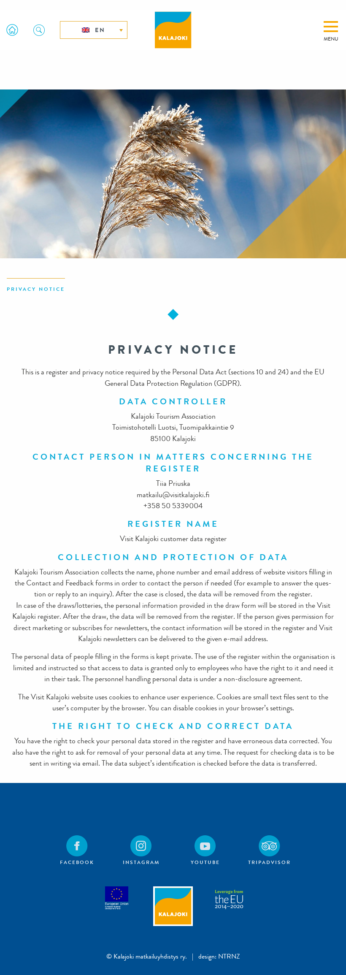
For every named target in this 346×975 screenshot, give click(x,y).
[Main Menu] (331, 26)
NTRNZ (229, 956)
